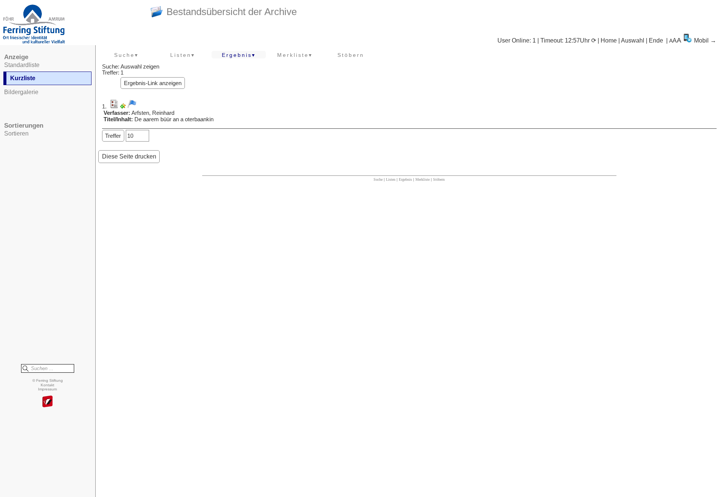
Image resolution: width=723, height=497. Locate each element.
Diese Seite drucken (129, 156)
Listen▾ (182, 55)
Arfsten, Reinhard (152, 113)
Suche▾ (126, 55)
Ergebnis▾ (239, 55)
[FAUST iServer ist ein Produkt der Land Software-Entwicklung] (47, 402)
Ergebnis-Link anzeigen (153, 83)
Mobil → (705, 40)
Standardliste (22, 65)
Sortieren (16, 133)
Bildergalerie (21, 92)
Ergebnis (405, 179)
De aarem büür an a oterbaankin (174, 119)
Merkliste (422, 179)
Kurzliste (22, 78)
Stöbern (350, 55)
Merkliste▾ (295, 55)
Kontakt (47, 385)
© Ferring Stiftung (47, 380)
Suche (378, 179)
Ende (656, 40)
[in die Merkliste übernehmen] (131, 103)
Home (609, 40)
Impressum (47, 389)
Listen (390, 179)
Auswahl (632, 40)
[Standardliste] (114, 107)
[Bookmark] (123, 107)
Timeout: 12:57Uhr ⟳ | (570, 40)
